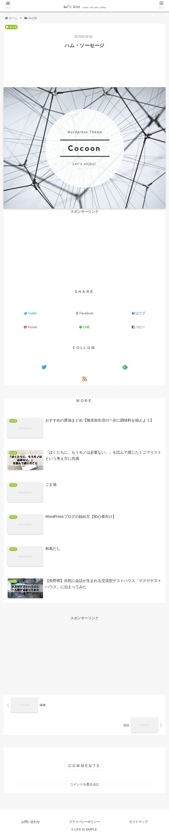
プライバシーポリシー (84, 821)
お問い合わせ (30, 821)
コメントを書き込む (84, 784)
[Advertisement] (84, 65)
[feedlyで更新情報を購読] (125, 367)
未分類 (13, 27)
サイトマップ (138, 821)
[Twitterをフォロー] (44, 367)
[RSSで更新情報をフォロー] (84, 379)
